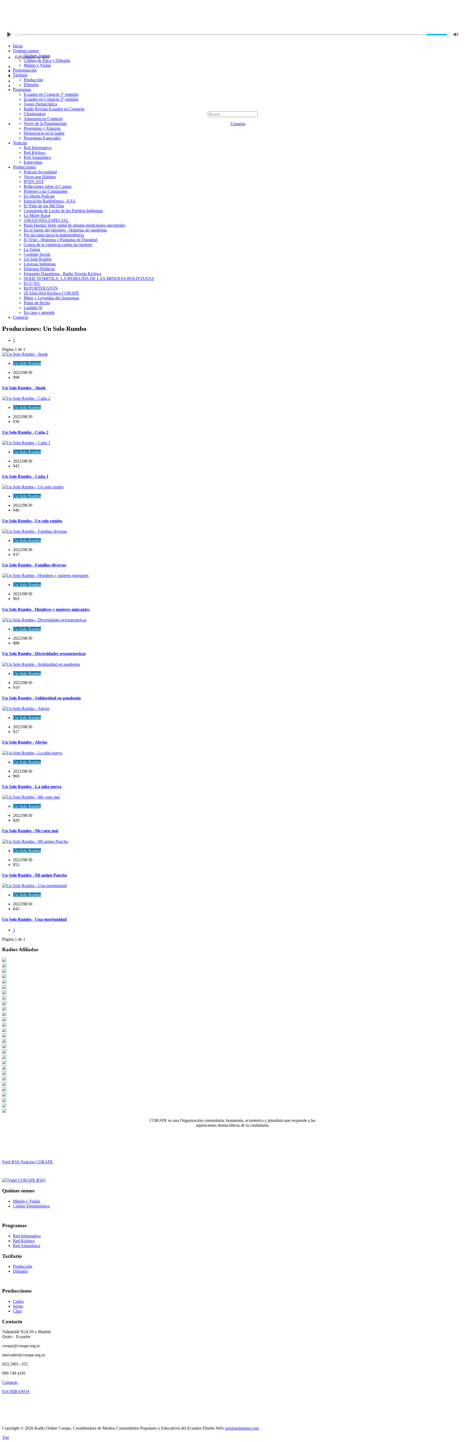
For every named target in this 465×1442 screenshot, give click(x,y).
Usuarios (237, 123)
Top (5, 1437)
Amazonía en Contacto (43, 118)
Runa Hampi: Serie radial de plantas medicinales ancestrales (74, 225)
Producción (33, 80)
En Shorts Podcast (39, 196)
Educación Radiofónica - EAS (49, 201)
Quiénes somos (26, 50)
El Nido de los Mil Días (44, 206)
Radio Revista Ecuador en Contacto (54, 109)
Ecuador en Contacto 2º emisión (51, 99)
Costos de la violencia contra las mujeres (58, 244)
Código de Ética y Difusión (47, 60)
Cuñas (18, 1301)
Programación (25, 70)
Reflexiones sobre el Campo (48, 186)
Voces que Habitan (40, 176)
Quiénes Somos (37, 55)
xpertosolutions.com (242, 1428)
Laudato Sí (33, 307)
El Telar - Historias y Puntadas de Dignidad (60, 239)
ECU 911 (32, 283)
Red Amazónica (37, 157)
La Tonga (32, 249)
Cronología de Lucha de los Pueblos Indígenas (63, 210)
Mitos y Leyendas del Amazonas (51, 298)
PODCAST (34, 181)
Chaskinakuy (35, 113)
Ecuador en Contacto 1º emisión (51, 94)
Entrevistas (33, 162)
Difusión (31, 84)
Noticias (20, 143)
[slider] (219, 34)
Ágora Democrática (40, 104)
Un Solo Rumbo (38, 259)
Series (18, 1306)
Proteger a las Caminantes (46, 191)
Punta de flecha (37, 302)
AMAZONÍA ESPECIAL (46, 220)
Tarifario (20, 75)
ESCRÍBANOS (16, 1391)
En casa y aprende (39, 312)
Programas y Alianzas (42, 128)
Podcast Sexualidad (40, 172)
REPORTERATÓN (41, 288)
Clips (17, 1311)
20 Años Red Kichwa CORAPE (51, 293)
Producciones (24, 167)
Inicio (18, 46)
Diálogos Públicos (39, 269)
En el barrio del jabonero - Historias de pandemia (65, 230)
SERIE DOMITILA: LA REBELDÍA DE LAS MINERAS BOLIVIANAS (89, 278)
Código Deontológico (31, 1206)
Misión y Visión (37, 65)
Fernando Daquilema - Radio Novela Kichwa (62, 273)
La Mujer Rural (37, 215)
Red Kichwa (34, 152)
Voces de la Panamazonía (45, 123)
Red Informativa (37, 147)
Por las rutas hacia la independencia (54, 235)
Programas (22, 89)
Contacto (20, 317)
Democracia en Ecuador (44, 133)
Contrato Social (37, 254)
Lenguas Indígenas (40, 264)
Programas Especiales (42, 138)
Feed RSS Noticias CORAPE (27, 1162)
